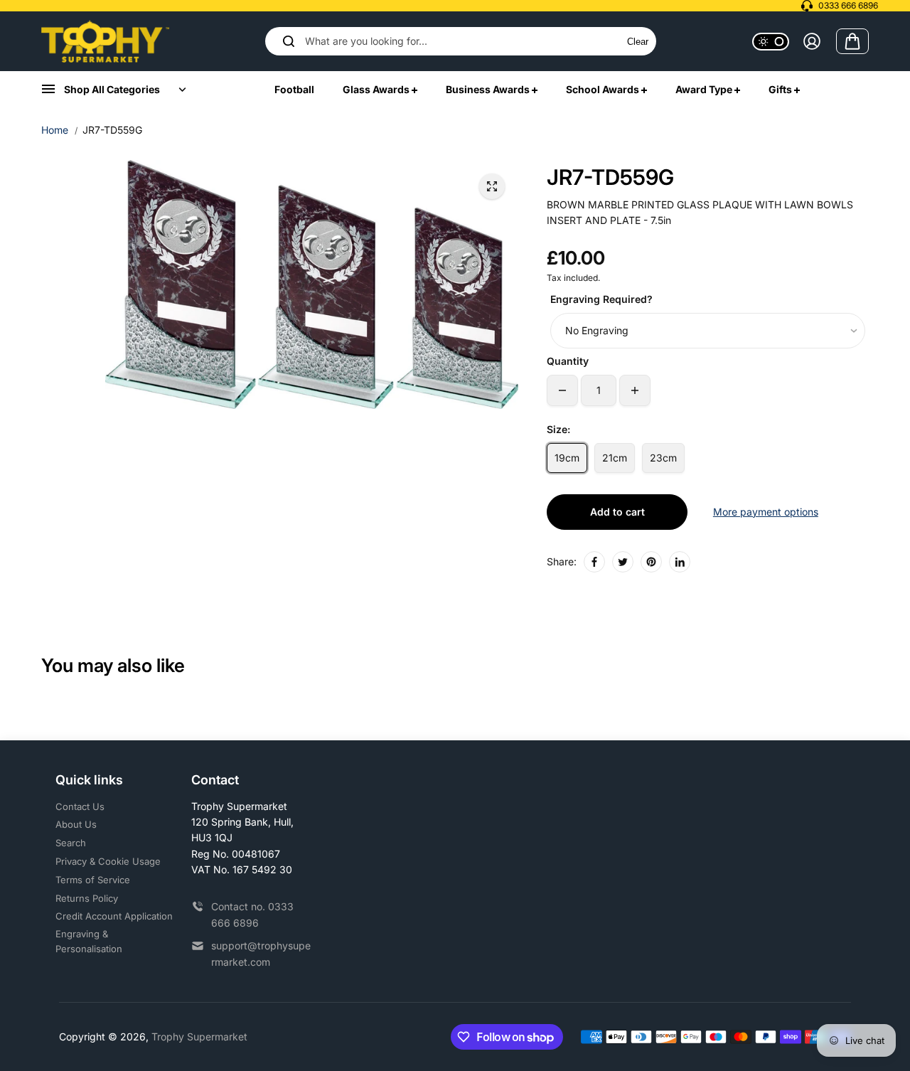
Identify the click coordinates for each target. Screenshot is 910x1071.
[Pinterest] (651, 561)
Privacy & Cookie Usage (108, 861)
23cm (663, 458)
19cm (567, 458)
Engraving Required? (601, 299)
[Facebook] (594, 561)
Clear (637, 41)
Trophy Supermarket (199, 1036)
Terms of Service (92, 879)
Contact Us (80, 806)
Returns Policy (86, 898)
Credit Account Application (114, 916)
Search (70, 842)
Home (54, 130)
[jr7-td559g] (492, 186)
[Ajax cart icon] (852, 41)
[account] (812, 41)
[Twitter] (622, 561)
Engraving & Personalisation (88, 941)
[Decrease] (562, 390)
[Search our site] (288, 41)
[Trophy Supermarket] (105, 41)
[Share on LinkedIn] (679, 561)
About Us (76, 824)
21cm (614, 458)
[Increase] (635, 390)
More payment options (765, 512)
